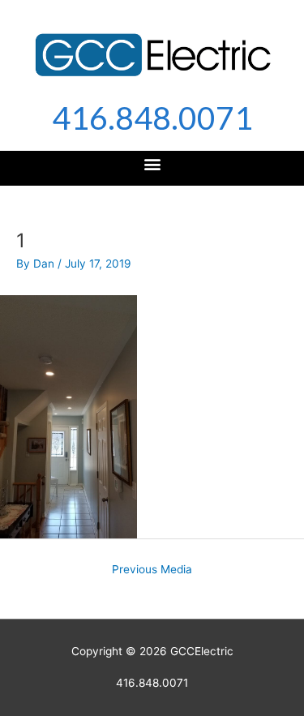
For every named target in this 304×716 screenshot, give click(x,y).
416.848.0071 (152, 117)
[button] (152, 164)
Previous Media (152, 569)
